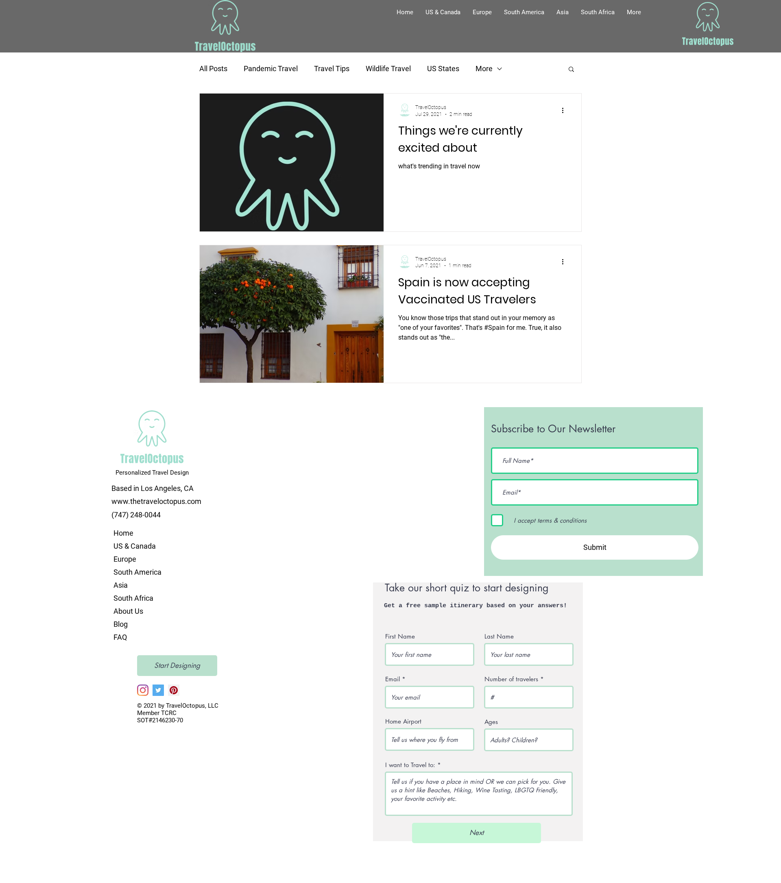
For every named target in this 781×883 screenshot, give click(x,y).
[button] (443, 12)
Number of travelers (511, 679)
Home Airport (403, 721)
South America (137, 572)
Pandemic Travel (271, 68)
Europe (124, 559)
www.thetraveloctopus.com (156, 501)
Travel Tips (331, 68)
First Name (400, 636)
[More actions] (565, 110)
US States (443, 68)
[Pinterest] (173, 690)
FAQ (120, 637)
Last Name (499, 636)
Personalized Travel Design (152, 472)
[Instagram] (142, 690)
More (484, 68)
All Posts (213, 68)
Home (123, 533)
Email (392, 679)
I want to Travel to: (411, 765)
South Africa (133, 598)
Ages (491, 722)
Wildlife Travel (388, 68)
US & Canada (134, 546)
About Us (128, 611)
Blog (120, 624)
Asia (120, 585)
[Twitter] (158, 690)
